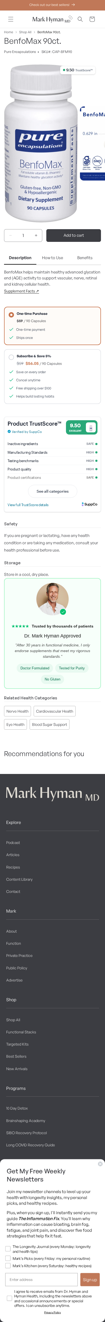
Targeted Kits (17, 1044)
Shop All (25, 32)
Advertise (14, 980)
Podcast (13, 842)
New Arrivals (16, 1068)
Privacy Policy (52, 1312)
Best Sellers (16, 1056)
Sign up (90, 1279)
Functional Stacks (21, 1032)
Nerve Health (17, 711)
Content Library (19, 879)
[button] (11, 19)
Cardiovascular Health (54, 711)
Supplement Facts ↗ (21, 291)
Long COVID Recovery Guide (30, 1145)
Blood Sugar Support (49, 724)
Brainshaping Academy (25, 1120)
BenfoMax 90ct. (49, 32)
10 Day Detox (17, 1108)
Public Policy (16, 968)
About (11, 931)
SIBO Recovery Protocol (26, 1132)
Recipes (13, 867)
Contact (13, 891)
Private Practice (19, 955)
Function (13, 943)
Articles (12, 854)
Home (8, 32)
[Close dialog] (100, 1164)
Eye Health (15, 724)
